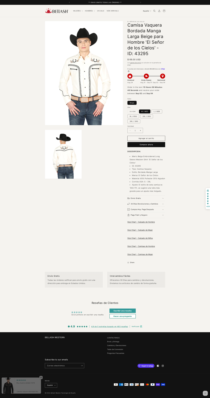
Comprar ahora (146, 145)
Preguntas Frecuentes (115, 353)
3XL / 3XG (134, 121)
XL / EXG (133, 116)
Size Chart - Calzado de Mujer (140, 230)
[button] (78, 11)
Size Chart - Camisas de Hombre (141, 246)
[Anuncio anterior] (69, 2)
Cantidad (130, 126)
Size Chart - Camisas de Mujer (140, 254)
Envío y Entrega (113, 341)
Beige (132, 103)
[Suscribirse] (81, 365)
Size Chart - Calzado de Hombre (141, 222)
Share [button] (132, 262)
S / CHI (134, 111)
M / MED (144, 111)
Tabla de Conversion (115, 349)
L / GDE (157, 111)
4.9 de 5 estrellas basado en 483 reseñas (109, 326)
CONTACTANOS (113, 338)
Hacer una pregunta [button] (122, 316)
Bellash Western (56, 393)
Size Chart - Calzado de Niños (140, 238)
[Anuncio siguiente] (140, 2)
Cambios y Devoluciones (116, 345)
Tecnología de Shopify (68, 393)
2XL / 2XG (147, 116)
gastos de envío (135, 63)
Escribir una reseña (122, 311)
